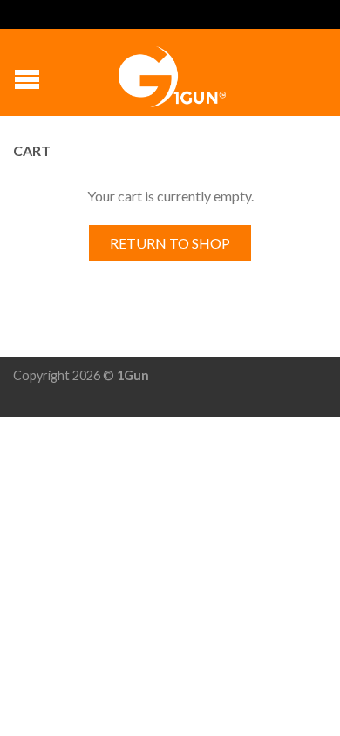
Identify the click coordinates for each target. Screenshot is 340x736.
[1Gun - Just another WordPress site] (173, 72)
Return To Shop (170, 243)
